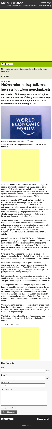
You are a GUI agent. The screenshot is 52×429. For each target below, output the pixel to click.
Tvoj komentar (6, 389)
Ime (3, 368)
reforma (4, 147)
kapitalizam (12, 144)
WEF (44, 144)
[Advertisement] (26, 35)
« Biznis (5, 76)
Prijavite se (32, 6)
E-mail (4, 375)
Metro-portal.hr (12, 2)
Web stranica (6, 382)
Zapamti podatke (10, 408)
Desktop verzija (45, 3)
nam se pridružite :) (44, 6)
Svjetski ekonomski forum (29, 144)
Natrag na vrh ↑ (44, 419)
